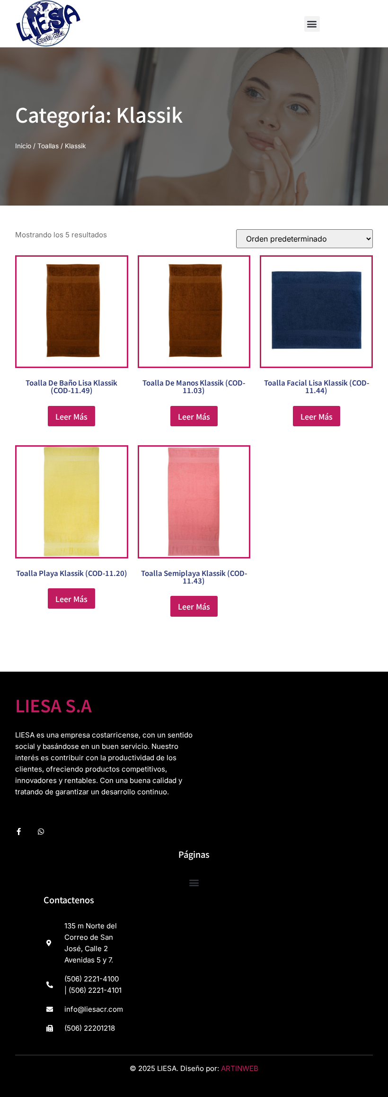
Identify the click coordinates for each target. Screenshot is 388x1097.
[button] (312, 24)
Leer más (71, 416)
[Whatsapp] (40, 831)
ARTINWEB (239, 1068)
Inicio (23, 146)
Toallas (48, 146)
